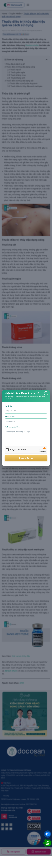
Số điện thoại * (10, 416)
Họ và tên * (9, 406)
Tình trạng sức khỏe (12, 427)
